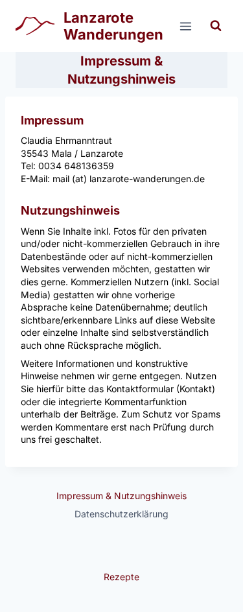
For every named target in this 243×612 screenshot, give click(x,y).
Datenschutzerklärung (121, 513)
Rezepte (121, 576)
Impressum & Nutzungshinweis (121, 495)
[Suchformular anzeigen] (215, 26)
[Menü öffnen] (185, 26)
